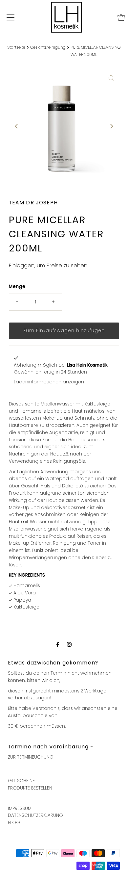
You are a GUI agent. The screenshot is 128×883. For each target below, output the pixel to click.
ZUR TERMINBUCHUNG (30, 757)
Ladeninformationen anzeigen (49, 382)
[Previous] (17, 126)
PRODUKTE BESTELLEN (30, 788)
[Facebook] (57, 644)
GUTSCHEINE (21, 781)
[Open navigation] (10, 17)
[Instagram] (69, 644)
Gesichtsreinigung (48, 47)
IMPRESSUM (20, 808)
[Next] (111, 126)
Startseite (16, 47)
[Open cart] (121, 17)
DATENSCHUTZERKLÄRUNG (35, 815)
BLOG (14, 822)
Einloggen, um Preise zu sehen (48, 265)
